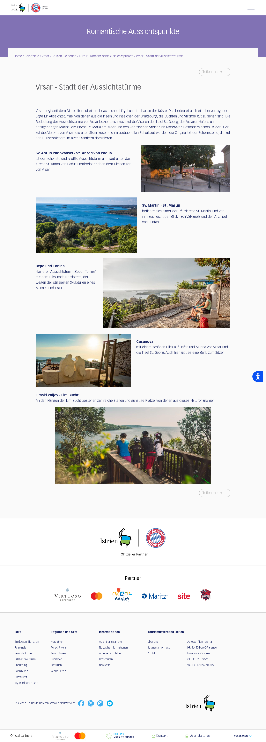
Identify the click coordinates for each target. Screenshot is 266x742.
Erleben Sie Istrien (25, 659)
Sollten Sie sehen (64, 56)
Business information (159, 647)
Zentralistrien (58, 671)
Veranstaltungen (24, 653)
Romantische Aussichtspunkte (111, 56)
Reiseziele (32, 56)
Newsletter (105, 665)
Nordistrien (57, 642)
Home (18, 56)
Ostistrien (56, 665)
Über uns (152, 642)
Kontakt (151, 653)
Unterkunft (21, 677)
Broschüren (106, 659)
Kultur (83, 56)
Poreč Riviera (58, 647)
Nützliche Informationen (113, 647)
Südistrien (56, 659)
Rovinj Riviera (59, 653)
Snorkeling (21, 665)
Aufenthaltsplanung (110, 642)
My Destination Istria (26, 683)
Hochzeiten (21, 671)
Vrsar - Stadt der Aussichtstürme (159, 56)
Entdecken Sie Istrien (27, 642)
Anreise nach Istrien (110, 653)
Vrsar (45, 56)
